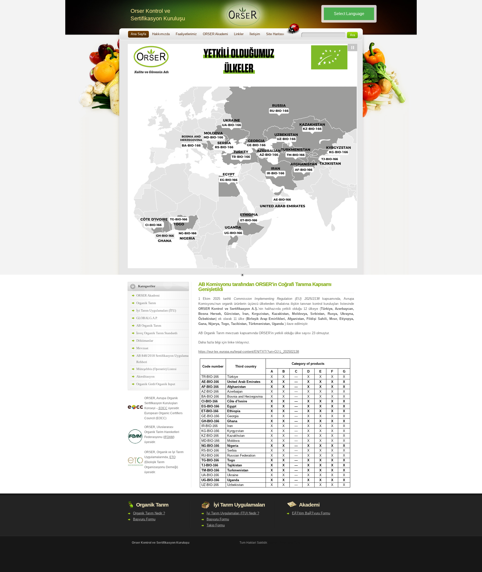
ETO (172, 457)
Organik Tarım (146, 303)
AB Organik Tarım (148, 325)
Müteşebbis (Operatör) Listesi (156, 369)
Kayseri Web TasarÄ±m (284, 542)
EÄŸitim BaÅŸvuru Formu (311, 513)
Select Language (349, 14)
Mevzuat (142, 348)
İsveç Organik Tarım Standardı (156, 333)
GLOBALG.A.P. (147, 318)
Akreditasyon (145, 376)
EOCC (162, 408)
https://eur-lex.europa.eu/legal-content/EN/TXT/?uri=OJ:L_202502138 (248, 351)
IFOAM (168, 437)
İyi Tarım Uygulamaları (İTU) (156, 310)
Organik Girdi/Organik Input (155, 384)
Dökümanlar (144, 340)
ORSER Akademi (148, 295)
